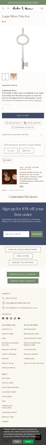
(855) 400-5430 (11, 298)
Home (4, 190)
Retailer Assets (30, 329)
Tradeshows (29, 358)
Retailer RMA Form (31, 334)
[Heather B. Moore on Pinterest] (7, 319)
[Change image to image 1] (5, 76)
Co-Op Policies (30, 349)
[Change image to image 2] (13, 76)
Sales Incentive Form (32, 338)
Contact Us (7, 329)
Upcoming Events (9, 412)
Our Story (6, 378)
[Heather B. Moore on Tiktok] (14, 319)
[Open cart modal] (42, 8)
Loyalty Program (9, 354)
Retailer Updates (31, 354)
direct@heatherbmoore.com (18, 303)
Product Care (8, 417)
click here (37, 100)
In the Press (7, 396)
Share (8, 160)
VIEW (21, 186)
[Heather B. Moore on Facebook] (3, 319)
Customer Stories (9, 392)
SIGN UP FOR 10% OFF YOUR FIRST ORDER (23, 2)
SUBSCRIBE (36, 234)
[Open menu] (3, 8)
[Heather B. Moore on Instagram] (11, 319)
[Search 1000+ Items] (8, 8)
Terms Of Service (8, 367)
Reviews (5, 358)
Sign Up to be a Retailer (34, 363)
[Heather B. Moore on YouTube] (18, 319)
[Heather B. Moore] (23, 8)
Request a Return (9, 349)
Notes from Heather (10, 387)
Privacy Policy (8, 363)
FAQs (4, 338)
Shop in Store (7, 334)
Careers (5, 421)
